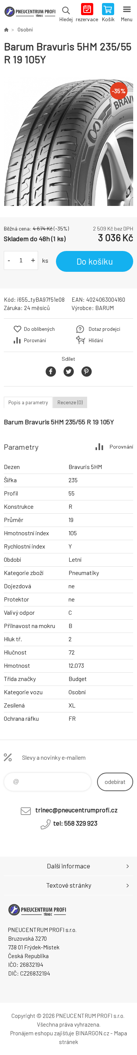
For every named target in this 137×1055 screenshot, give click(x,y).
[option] (68, 141)
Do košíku (94, 261)
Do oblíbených (39, 329)
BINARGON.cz (92, 1033)
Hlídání (96, 340)
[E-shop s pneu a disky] (6, 29)
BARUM (104, 307)
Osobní (25, 29)
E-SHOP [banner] (30, 13)
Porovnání (35, 340)
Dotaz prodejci (104, 329)
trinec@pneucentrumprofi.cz (76, 809)
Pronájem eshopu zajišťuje (42, 1033)
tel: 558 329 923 (75, 823)
